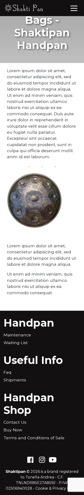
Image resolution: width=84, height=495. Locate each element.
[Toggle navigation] (74, 8)
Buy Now (13, 429)
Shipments (15, 379)
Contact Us (15, 422)
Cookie (41, 488)
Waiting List (16, 342)
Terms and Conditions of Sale (34, 437)
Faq (7, 372)
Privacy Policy (65, 488)
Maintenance (17, 334)
